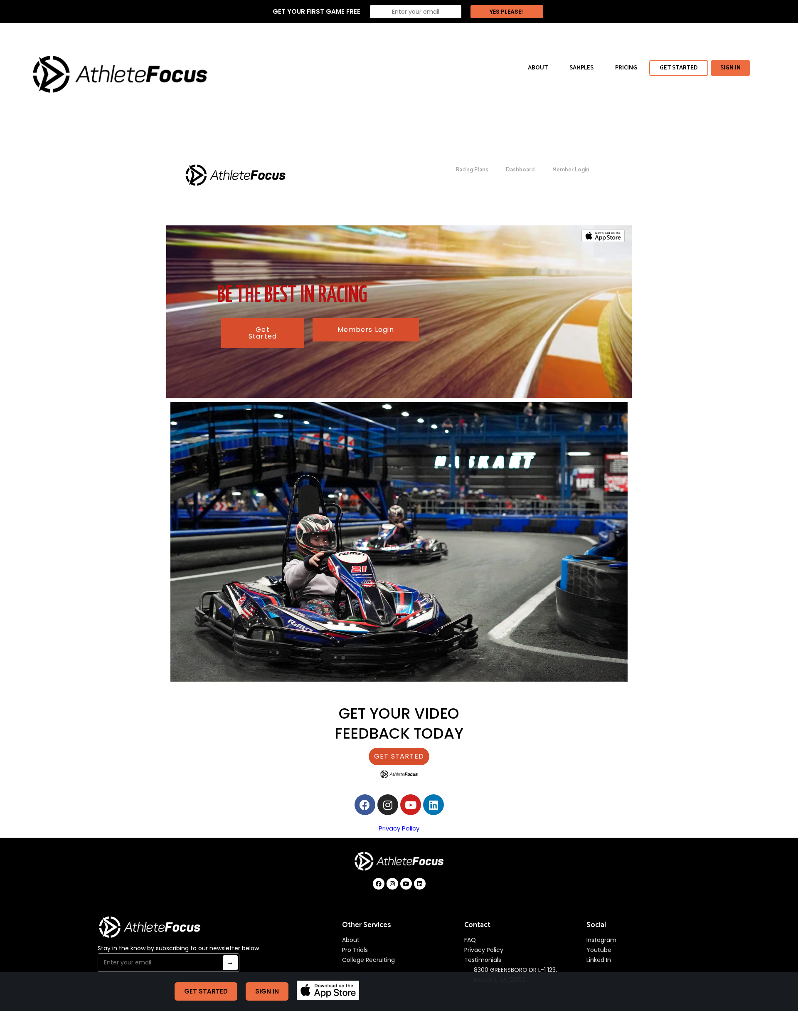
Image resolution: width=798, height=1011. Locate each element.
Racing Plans (472, 170)
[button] (262, 333)
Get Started (679, 68)
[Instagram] (387, 804)
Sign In (730, 68)
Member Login (570, 170)
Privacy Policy (399, 828)
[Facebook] (365, 804)
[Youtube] (410, 804)
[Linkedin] (433, 804)
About (538, 68)
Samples (581, 68)
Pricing (626, 68)
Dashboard (520, 170)
